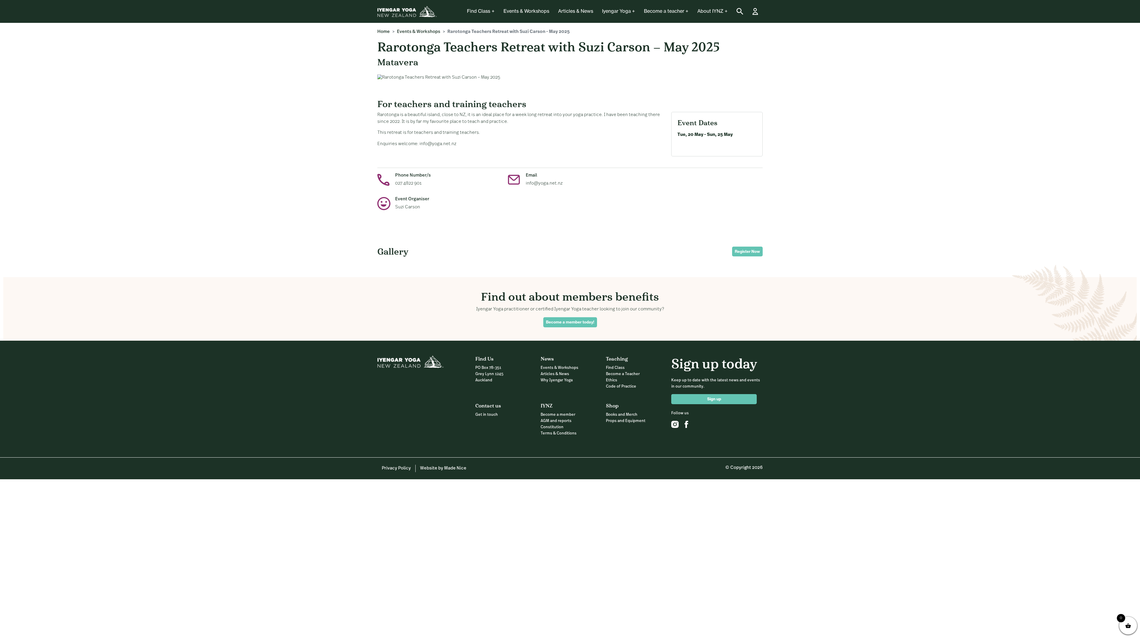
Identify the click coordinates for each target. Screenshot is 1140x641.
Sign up (714, 398)
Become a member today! (570, 322)
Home (383, 32)
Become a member (558, 415)
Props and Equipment (625, 421)
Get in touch (486, 415)
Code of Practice (621, 386)
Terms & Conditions (559, 433)
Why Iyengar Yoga (557, 380)
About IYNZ (710, 11)
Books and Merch (621, 415)
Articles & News (575, 11)
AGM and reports (556, 421)
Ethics (611, 380)
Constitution (552, 427)
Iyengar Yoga (616, 11)
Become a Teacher (623, 374)
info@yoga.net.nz (544, 183)
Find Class (478, 11)
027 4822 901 (408, 183)
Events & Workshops (526, 11)
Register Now (747, 251)
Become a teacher (664, 11)
